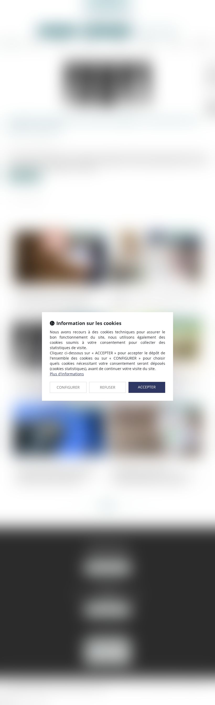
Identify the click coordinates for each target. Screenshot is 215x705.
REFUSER (107, 387)
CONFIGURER (68, 387)
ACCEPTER (147, 386)
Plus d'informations (67, 373)
